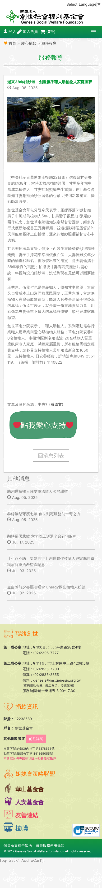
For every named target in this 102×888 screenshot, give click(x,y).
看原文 (56, 404)
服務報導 (48, 43)
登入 (12, 31)
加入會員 (30, 31)
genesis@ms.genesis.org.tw (57, 680)
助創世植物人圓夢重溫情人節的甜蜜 (37, 491)
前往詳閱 (36, 738)
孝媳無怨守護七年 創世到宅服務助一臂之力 (43, 513)
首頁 (12, 43)
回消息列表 (51, 456)
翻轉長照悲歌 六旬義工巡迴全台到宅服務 (42, 536)
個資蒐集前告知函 (18, 845)
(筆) (51, 31)
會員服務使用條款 (50, 845)
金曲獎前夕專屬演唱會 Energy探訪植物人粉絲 (46, 587)
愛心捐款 (28, 43)
